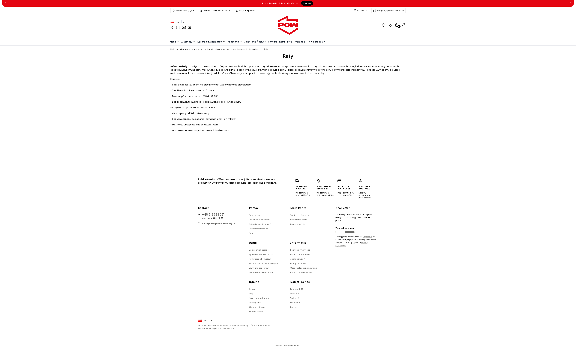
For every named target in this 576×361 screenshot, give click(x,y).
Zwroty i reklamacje (258, 228)
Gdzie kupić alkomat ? (260, 224)
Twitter (293, 298)
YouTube (294, 293)
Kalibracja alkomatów (260, 258)
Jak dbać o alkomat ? (259, 219)
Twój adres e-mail (345, 228)
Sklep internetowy (287, 345)
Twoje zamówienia (299, 215)
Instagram (295, 302)
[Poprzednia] (5, 3)
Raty (251, 233)
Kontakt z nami (256, 311)
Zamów (307, 3)
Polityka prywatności (300, 249)
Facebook (295, 289)
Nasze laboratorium (259, 298)
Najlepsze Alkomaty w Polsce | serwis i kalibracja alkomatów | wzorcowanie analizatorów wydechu (215, 49)
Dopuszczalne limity (300, 254)
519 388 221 (362, 10)
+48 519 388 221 (213, 215)
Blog (251, 293)
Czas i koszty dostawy (301, 272)
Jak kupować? (297, 258)
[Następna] (570, 3)
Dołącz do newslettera (349, 232)
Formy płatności (298, 263)
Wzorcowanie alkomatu (261, 272)
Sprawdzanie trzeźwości (261, 254)
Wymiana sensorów (259, 268)
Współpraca (255, 302)
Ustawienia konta (298, 219)
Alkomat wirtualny (258, 307)
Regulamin (254, 215)
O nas (252, 289)
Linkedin (294, 307)
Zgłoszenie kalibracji (259, 249)
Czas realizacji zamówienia (304, 268)
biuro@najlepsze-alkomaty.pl (390, 10)
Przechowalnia (297, 224)
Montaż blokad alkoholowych (263, 263)
